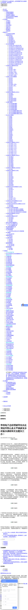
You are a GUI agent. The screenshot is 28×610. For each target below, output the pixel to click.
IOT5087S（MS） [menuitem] (13, 75)
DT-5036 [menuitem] (11, 239)
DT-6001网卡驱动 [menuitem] (13, 103)
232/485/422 (8, 309)
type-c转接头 (9, 362)
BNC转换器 (9, 278)
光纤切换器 (8, 291)
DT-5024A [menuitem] (11, 217)
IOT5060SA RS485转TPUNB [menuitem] (15, 54)
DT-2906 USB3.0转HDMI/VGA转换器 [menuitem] (17, 212)
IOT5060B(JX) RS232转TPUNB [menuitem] (16, 49)
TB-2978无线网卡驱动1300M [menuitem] (15, 113)
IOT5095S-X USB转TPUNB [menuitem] (15, 59)
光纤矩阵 (8, 296)
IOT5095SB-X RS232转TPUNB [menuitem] (16, 58)
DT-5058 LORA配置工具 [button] (12, 223)
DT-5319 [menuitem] (11, 194)
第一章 (5, 9)
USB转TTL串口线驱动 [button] (11, 76)
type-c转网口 (9, 358)
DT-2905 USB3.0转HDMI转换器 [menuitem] (16, 210)
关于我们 (5, 19)
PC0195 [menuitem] (10, 118)
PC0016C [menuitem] (11, 139)
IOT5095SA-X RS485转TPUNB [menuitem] (16, 56)
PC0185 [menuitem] (10, 132)
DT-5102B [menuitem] (11, 164)
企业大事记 (8, 25)
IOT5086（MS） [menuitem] (12, 85)
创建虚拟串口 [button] (9, 235)
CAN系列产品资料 (10, 33)
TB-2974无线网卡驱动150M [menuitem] (15, 110)
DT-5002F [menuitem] (11, 159)
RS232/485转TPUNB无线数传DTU (14, 253)
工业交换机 (8, 364)
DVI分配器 (8, 269)
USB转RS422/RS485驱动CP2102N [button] (14, 200)
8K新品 (8, 306)
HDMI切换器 (9, 288)
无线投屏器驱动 (10, 228)
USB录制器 (8, 351)
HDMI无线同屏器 (10, 265)
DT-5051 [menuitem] (11, 175)
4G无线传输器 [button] (9, 229)
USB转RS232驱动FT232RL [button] (12, 170)
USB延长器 (8, 256)
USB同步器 (8, 352)
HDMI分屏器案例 (10, 385)
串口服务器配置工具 (11, 226)
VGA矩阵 (8, 295)
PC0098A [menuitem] (11, 134)
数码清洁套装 (9, 326)
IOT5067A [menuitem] (11, 189)
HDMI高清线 (9, 305)
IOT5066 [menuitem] (11, 93)
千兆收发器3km (9, 345)
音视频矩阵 (8, 292)
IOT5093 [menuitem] (11, 82)
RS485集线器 (9, 316)
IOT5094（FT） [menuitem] (12, 198)
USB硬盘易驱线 (10, 335)
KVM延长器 (9, 260)
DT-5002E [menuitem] (11, 157)
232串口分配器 (9, 322)
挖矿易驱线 (8, 386)
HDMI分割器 (9, 354)
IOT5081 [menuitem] (11, 68)
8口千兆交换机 (9, 369)
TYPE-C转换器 (9, 355)
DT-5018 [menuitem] (11, 171)
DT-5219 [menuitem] (11, 193)
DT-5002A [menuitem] (11, 160)
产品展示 (5, 250)
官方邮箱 (5, 570)
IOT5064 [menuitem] (11, 36)
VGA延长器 (9, 259)
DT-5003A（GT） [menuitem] (13, 148)
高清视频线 (8, 298)
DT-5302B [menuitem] (11, 166)
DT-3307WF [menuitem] (11, 244)
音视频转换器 (9, 276)
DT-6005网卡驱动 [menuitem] (13, 109)
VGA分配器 (9, 270)
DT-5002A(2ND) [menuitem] (12, 100)
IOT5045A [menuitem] (11, 180)
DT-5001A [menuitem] (11, 156)
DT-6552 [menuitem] (11, 78)
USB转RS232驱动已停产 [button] (12, 216)
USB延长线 (8, 333)
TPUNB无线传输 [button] (10, 44)
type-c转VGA (9, 361)
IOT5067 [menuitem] (11, 188)
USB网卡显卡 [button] (9, 237)
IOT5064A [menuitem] (11, 37)
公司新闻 (8, 392)
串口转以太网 (9, 313)
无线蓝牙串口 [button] (9, 35)
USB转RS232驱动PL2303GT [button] (12, 142)
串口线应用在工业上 (11, 382)
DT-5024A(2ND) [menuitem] (12, 99)
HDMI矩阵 (8, 293)
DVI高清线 (8, 301)
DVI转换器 (8, 280)
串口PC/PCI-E (9, 321)
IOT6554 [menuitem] (11, 89)
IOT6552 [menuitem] (11, 87)
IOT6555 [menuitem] (11, 90)
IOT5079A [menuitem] (11, 185)
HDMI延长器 (9, 262)
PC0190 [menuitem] (10, 125)
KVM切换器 (9, 286)
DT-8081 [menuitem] (11, 248)
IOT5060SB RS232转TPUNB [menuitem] (15, 52)
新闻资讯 (5, 391)
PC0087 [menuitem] (10, 116)
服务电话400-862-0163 (6, 573)
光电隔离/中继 (9, 318)
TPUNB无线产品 (10, 252)
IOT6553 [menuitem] (11, 88)
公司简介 (8, 20)
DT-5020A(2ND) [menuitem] (12, 98)
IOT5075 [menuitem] (11, 66)
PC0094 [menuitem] (10, 136)
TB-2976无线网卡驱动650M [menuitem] (15, 112)
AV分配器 (8, 273)
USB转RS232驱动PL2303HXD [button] (13, 167)
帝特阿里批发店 (10, 17)
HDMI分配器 (9, 272)
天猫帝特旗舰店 (10, 12)
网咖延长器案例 (10, 388)
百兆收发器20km (10, 344)
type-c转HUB (9, 356)
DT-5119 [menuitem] (11, 190)
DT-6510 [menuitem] (11, 241)
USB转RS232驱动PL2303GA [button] (13, 155)
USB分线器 (8, 336)
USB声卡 (8, 339)
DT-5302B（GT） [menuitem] (13, 153)
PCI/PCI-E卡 (9, 338)
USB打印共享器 (10, 331)
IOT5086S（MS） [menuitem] (13, 84)
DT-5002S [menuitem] (11, 162)
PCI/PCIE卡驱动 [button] (10, 115)
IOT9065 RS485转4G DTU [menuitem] (15, 55)
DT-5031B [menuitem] (11, 178)
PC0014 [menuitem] (10, 126)
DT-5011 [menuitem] (11, 173)
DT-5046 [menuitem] (11, 169)
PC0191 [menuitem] (10, 123)
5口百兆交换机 (9, 365)
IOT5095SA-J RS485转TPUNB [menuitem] (16, 61)
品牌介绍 (8, 28)
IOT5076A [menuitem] (11, 181)
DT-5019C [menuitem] (11, 205)
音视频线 (8, 329)
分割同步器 (8, 349)
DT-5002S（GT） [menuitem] (13, 149)
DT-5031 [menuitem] (11, 174)
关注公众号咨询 (7, 405)
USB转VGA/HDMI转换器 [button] (12, 207)
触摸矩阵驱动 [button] (9, 243)
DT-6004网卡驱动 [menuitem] (13, 107)
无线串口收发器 (10, 310)
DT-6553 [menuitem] (11, 79)
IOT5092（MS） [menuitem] (12, 69)
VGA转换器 (9, 282)
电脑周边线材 (9, 325)
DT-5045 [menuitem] (11, 179)
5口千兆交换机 (9, 368)
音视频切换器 (9, 285)
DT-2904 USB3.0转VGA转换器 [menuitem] (16, 209)
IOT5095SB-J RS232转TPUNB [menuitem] (16, 62)
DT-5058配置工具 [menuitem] (13, 225)
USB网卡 (8, 328)
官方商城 (5, 10)
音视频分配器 (9, 266)
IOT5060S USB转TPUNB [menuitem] (15, 51)
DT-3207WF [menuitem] (11, 233)
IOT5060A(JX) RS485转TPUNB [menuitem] (16, 48)
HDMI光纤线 (9, 299)
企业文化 (8, 26)
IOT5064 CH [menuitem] (12, 40)
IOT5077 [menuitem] (11, 95)
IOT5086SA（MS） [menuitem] (13, 73)
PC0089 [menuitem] (10, 137)
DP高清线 (8, 302)
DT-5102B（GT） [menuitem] (13, 151)
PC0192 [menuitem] (10, 122)
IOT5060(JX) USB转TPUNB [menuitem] (15, 46)
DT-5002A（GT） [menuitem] (13, 146)
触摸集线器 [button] (8, 246)
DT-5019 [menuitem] (11, 191)
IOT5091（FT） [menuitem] (12, 199)
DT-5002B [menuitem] (11, 165)
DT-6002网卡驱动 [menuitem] (13, 105)
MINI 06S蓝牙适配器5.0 (11, 222)
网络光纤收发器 (10, 342)
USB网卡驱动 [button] (9, 102)
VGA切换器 (9, 289)
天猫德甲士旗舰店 (10, 15)
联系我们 (8, 29)
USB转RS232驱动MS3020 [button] (12, 65)
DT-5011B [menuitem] (11, 176)
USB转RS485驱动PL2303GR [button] (12, 213)
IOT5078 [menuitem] (11, 97)
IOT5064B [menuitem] (11, 39)
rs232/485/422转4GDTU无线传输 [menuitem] (16, 231)
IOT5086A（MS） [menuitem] (13, 72)
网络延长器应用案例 (11, 389)
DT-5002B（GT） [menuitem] (13, 152)
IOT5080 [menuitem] (11, 182)
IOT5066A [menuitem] (11, 94)
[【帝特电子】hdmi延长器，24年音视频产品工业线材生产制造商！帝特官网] (14, 2)
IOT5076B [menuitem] (11, 184)
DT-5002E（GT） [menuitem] (13, 143)
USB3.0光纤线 (9, 308)
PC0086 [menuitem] (10, 117)
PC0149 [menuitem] (10, 133)
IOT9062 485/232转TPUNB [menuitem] (15, 45)
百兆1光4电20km (10, 346)
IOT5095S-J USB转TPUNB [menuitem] (15, 64)
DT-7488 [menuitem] (11, 249)
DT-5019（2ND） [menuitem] (13, 202)
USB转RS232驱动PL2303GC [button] (12, 92)
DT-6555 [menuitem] (11, 81)
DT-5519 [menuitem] (11, 195)
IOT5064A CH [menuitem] (12, 42)
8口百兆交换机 (9, 367)
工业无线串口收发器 (11, 323)
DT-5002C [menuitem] (11, 161)
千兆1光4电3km (9, 348)
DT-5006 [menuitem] (11, 221)
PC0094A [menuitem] (11, 141)
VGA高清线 (9, 303)
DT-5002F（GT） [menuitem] (13, 145)
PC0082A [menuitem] (11, 128)
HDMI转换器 (9, 283)
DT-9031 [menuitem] (11, 236)
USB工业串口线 (10, 319)
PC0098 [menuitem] (10, 127)
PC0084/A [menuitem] (11, 130)
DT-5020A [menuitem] (11, 218)
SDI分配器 (8, 268)
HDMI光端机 (9, 263)
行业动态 (8, 393)
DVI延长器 (8, 257)
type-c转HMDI (9, 359)
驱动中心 (5, 32)
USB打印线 (8, 332)
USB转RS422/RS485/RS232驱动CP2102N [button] (15, 203)
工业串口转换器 (10, 315)
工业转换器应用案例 (11, 383)
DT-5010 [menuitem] (11, 219)
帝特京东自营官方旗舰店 (12, 16)
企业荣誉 (8, 23)
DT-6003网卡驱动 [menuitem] (13, 106)
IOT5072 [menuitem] (11, 214)
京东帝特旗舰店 (10, 13)
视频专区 (5, 401)
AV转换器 (8, 279)
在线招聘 (5, 396)
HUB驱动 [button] (8, 232)
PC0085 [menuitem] (10, 131)
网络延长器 (8, 255)
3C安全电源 (9, 341)
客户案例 (5, 380)
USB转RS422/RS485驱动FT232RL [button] (14, 186)
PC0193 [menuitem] (10, 121)
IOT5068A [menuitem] (11, 206)
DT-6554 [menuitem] (11, 80)
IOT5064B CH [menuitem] (12, 41)
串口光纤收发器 (10, 312)
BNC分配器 (9, 275)
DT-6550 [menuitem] (11, 240)
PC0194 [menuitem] (10, 120)
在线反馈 (8, 30)
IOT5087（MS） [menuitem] (12, 70)
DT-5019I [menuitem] (11, 196)
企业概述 (8, 22)
